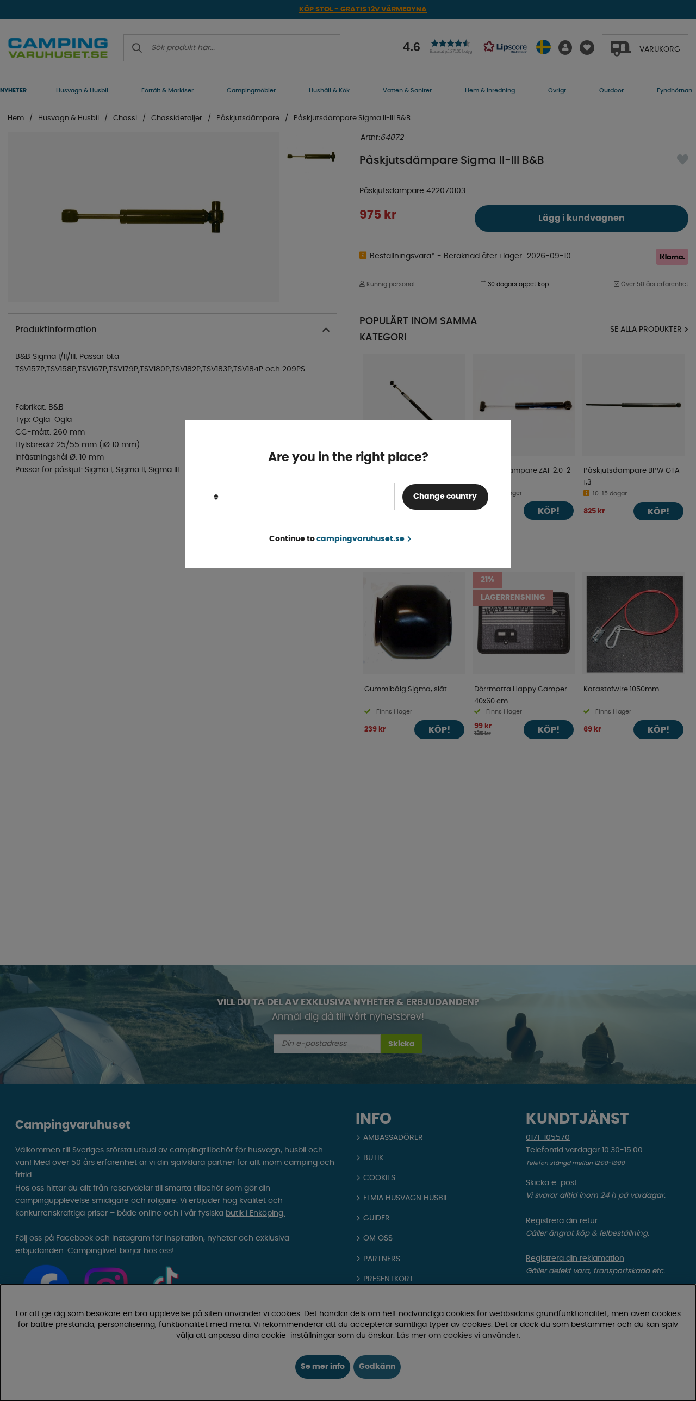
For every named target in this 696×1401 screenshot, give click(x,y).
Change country (445, 496)
